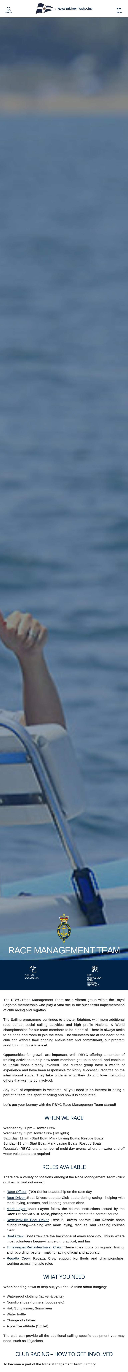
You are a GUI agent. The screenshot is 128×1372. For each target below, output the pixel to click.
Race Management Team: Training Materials (95, 980)
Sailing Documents (32, 976)
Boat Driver (16, 1198)
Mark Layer (17, 1209)
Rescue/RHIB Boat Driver (28, 1220)
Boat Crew (15, 1236)
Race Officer (16, 1192)
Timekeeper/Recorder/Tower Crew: (34, 1247)
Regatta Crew (18, 1258)
